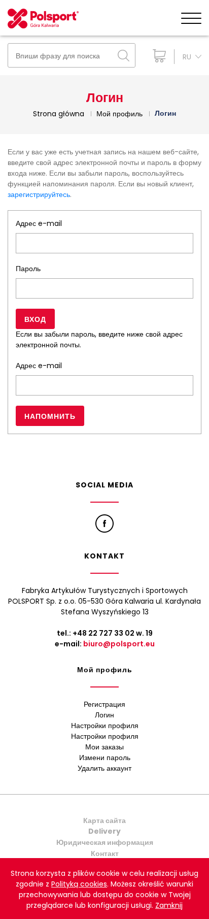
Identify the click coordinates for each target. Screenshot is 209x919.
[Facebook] (104, 523)
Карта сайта (104, 820)
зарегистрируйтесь (39, 194)
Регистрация (104, 704)
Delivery (104, 831)
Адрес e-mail (39, 223)
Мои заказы (104, 747)
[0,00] (157, 55)
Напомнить (50, 416)
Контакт (105, 853)
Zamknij (169, 905)
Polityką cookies (79, 884)
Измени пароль (104, 757)
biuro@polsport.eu (119, 644)
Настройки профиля (104, 725)
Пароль (28, 269)
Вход (35, 319)
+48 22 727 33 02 (103, 633)
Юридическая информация (104, 842)
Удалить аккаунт (104, 768)
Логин (104, 715)
